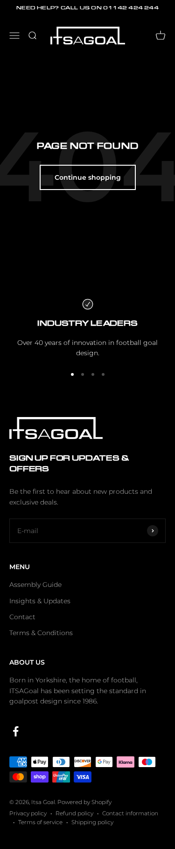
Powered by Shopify (84, 801)
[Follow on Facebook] (15, 731)
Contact (22, 617)
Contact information (130, 813)
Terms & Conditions (41, 633)
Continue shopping (88, 177)
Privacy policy (28, 813)
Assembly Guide (35, 584)
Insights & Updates (39, 601)
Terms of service (40, 822)
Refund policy (74, 813)
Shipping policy (92, 822)
